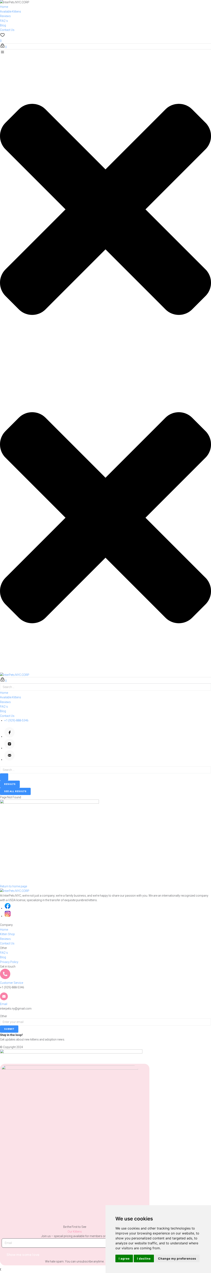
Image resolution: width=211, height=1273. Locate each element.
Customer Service (11, 982)
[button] (105, 206)
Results (10, 784)
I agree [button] (124, 1258)
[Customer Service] (5, 978)
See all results (15, 791)
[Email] (4, 999)
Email (3, 1004)
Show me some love (23, 1254)
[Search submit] (4, 777)
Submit (9, 1029)
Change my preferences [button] (177, 1258)
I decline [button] (144, 1258)
